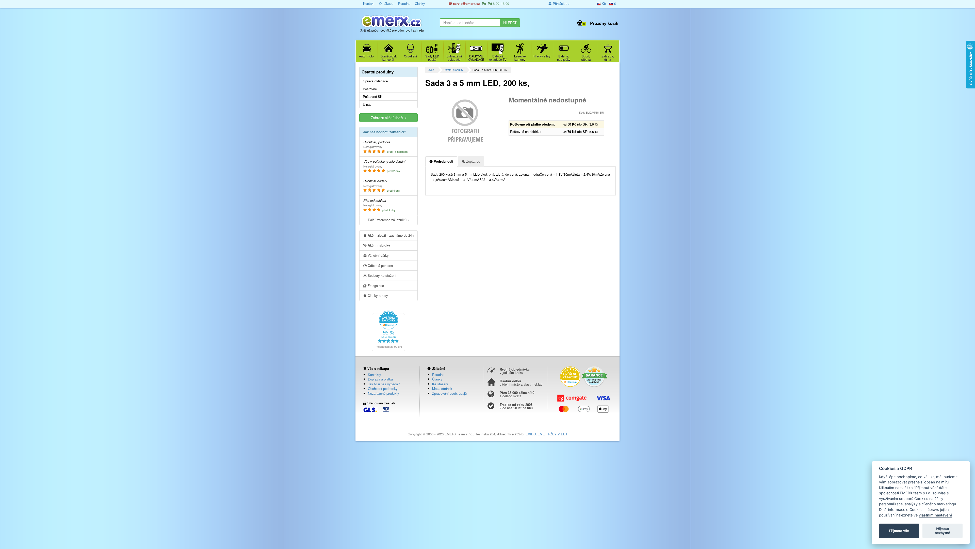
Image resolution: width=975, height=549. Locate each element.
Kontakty (374, 374)
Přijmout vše (899, 531)
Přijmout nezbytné (942, 531)
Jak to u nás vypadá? (384, 384)
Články (420, 3)
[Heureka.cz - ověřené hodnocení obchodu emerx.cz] (388, 330)
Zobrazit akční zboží (388, 117)
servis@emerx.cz (466, 3)
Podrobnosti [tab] (443, 161)
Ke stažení (440, 384)
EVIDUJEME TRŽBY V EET (546, 434)
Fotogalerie (375, 285)
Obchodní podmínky (383, 388)
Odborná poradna (380, 265)
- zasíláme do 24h (391, 235)
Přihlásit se (560, 3)
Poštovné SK (372, 97)
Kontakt (369, 3)
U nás (367, 104)
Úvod (431, 70)
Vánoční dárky (378, 255)
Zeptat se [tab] (472, 161)
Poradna (404, 3)
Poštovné (370, 89)
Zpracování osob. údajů (449, 393)
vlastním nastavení (935, 515)
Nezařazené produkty (383, 393)
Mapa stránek (442, 388)
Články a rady (377, 295)
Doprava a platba (380, 379)
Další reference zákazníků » (388, 219)
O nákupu (386, 3)
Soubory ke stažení (381, 275)
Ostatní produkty (453, 70)
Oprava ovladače (375, 81)
